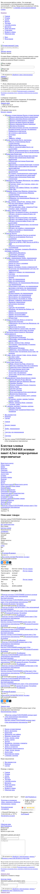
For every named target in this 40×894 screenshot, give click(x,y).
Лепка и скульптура (11, 746)
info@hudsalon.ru (30, 797)
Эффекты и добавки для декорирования (22, 272)
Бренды (7, 21)
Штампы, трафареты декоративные (20, 300)
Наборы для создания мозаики (19, 316)
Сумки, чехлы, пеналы (12, 750)
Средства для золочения (16, 307)
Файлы (3, 502)
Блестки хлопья (6, 528)
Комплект (4, 489)
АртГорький (25, 814)
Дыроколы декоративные (17, 302)
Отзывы (7, 18)
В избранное (21, 605)
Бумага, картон (10, 739)
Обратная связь (10, 34)
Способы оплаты (10, 25)
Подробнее (20, 604)
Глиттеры (12, 274)
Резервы (11, 277)
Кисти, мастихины (11, 731)
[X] (10, 562)
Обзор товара (5, 486)
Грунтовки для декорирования (19, 275)
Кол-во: (4, 555)
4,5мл (2, 545)
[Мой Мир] (7, 562)
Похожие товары (6, 498)
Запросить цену (18, 890)
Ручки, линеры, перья (12, 738)
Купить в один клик (22, 858)
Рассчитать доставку (23, 557)
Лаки (10, 136)
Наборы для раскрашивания (18, 313)
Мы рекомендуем (10, 415)
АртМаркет (4, 531)
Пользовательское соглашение (7, 808)
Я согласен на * (19, 856)
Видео (3, 504)
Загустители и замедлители (18, 133)
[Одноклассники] (4, 562)
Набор (3, 488)
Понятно (4, 13)
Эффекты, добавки (15, 138)
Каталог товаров (6, 112)
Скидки (7, 418)
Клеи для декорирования (17, 281)
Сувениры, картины (11, 755)
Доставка (8, 23)
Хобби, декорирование (12, 745)
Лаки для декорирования (17, 279)
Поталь (11, 305)
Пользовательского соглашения (25, 91)
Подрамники (13, 376)
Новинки (8, 416)
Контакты (8, 27)
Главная (7, 16)
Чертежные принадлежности (14, 748)
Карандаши (8, 732)
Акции (7, 19)
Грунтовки (12, 134)
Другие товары (28, 569)
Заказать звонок (6, 51)
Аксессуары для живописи (17, 372)
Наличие (4, 500)
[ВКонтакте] (2, 562)
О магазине (8, 30)
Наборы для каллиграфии (17, 314)
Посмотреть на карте (8, 816)
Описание (4, 491)
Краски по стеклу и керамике (18, 263)
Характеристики (6, 493)
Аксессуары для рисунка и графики (20, 374)
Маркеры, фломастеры (12, 736)
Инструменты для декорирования (20, 297)
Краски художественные (13, 729)
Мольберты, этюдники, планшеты (16, 743)
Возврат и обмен (10, 32)
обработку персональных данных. (23, 856)
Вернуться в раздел (7, 484)
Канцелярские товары (12, 754)
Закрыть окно (5, 103)
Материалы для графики (13, 734)
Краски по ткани (14, 265)
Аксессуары (5, 495)
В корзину (12, 553)
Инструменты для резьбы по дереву (20, 298)
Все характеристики (7, 524)
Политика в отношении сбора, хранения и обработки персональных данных (10, 802)
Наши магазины (10, 28)
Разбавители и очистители (17, 131)
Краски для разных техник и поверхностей (23, 267)
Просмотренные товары (9, 711)
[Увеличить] (20, 507)
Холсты (7, 741)
